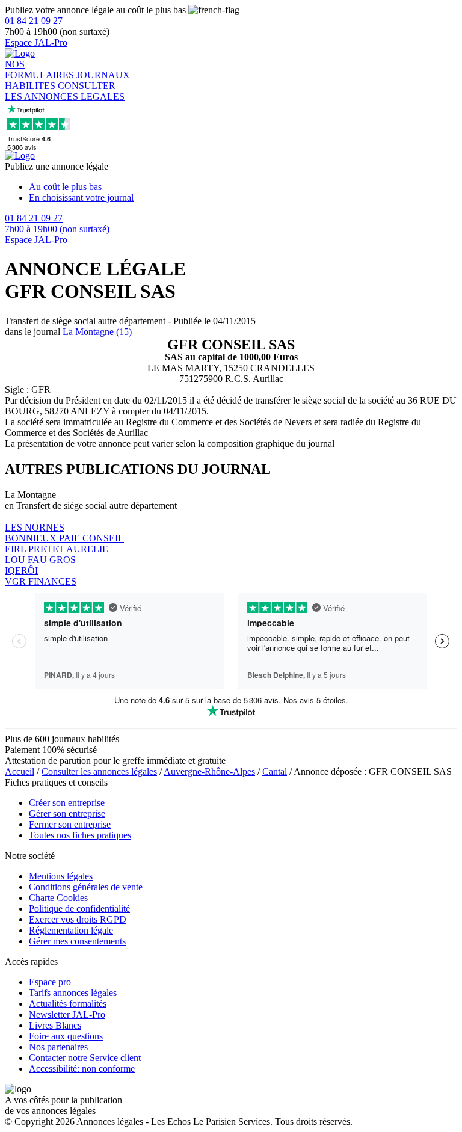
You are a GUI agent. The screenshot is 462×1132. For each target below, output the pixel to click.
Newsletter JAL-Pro (67, 1014)
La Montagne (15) (97, 332)
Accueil (19, 771)
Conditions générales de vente (86, 887)
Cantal (274, 771)
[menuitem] (243, 187)
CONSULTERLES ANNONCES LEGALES (65, 91)
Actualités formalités (67, 1003)
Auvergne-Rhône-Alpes (209, 771)
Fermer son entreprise (70, 824)
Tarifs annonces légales (73, 993)
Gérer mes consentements (77, 941)
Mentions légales (61, 876)
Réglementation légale (71, 930)
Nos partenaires (58, 1047)
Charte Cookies (58, 898)
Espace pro (50, 982)
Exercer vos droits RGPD (77, 919)
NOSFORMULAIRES (40, 69)
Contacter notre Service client (85, 1058)
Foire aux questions (66, 1036)
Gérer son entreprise (67, 813)
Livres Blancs (55, 1025)
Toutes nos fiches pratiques (80, 835)
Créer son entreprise (67, 803)
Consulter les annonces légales (99, 771)
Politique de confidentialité (79, 908)
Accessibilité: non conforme (82, 1068)
